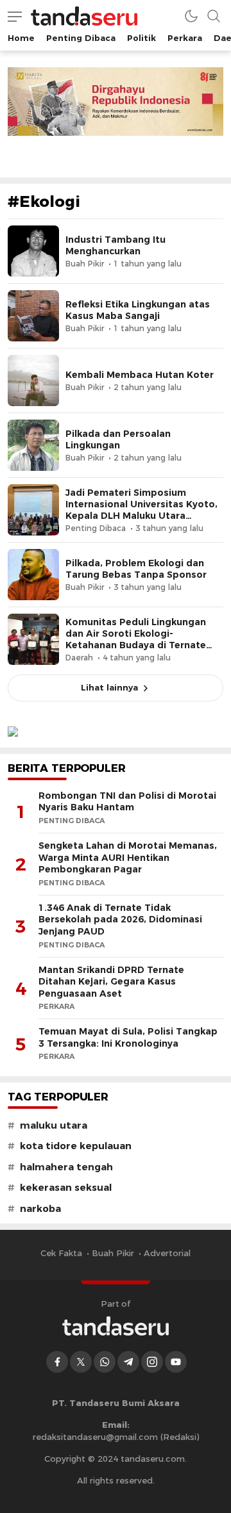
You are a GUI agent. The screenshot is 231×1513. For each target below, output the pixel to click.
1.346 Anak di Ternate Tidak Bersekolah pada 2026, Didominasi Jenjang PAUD (120, 919)
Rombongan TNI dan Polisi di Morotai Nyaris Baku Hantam (127, 801)
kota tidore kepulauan (76, 1146)
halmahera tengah (66, 1167)
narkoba (40, 1208)
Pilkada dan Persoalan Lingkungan (118, 439)
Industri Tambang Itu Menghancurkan (115, 245)
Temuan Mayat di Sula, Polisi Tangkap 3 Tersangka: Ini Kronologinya (128, 1037)
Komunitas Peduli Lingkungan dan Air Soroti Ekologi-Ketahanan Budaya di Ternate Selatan (135, 639)
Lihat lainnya (109, 687)
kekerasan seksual (66, 1187)
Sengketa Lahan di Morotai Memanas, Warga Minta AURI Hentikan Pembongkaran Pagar (127, 857)
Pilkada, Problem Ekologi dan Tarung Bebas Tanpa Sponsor (136, 569)
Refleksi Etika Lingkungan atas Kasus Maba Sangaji (137, 310)
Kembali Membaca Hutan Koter (139, 375)
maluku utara (53, 1125)
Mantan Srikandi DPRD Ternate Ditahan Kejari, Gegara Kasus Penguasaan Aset (111, 982)
